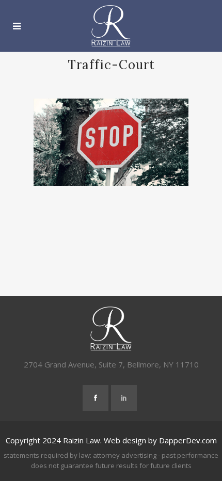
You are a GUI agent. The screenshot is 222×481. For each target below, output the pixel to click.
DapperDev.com (188, 440)
